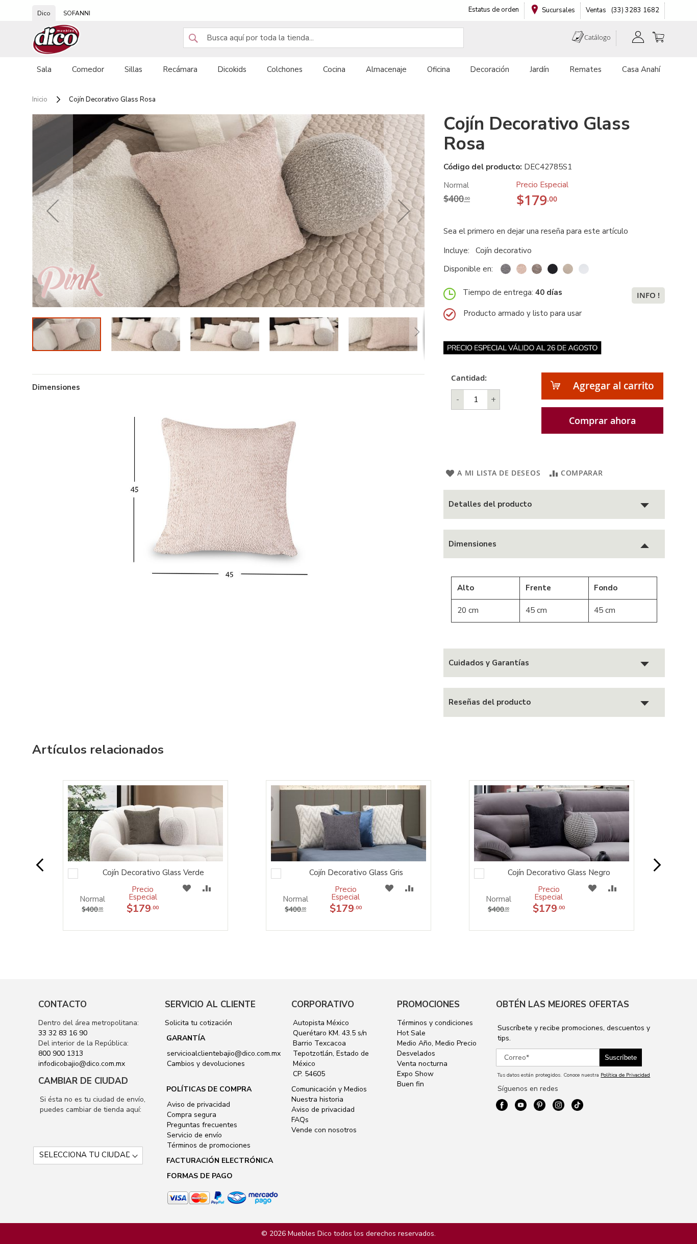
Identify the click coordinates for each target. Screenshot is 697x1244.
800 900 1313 (60, 1053)
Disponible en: (468, 269)
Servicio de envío (193, 1135)
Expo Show (415, 1074)
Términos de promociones (208, 1145)
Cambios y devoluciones (205, 1063)
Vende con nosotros (324, 1130)
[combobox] (323, 38)
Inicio (39, 99)
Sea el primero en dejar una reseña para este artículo (535, 231)
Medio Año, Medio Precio (437, 1043)
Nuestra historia (317, 1099)
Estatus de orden (493, 9)
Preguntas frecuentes (201, 1125)
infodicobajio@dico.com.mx (81, 1063)
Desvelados (416, 1053)
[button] (52, 210)
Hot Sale (411, 1033)
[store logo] (56, 39)
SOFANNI (76, 13)
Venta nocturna (422, 1063)
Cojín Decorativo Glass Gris (356, 872)
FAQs (300, 1120)
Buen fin (410, 1084)
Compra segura (190, 1114)
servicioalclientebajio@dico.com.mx (224, 1053)
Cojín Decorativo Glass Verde (153, 872)
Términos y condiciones (435, 1023)
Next (649, 866)
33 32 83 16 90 (62, 1033)
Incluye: (458, 250)
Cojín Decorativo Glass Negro (559, 872)
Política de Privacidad (625, 1075)
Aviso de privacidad (197, 1104)
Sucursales (558, 10)
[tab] (554, 504)
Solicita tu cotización (198, 1023)
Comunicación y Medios (329, 1089)
